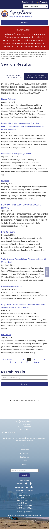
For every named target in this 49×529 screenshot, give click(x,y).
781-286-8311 (24, 429)
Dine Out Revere (8, 232)
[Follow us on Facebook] (3, 433)
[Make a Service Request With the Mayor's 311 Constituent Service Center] (13, 433)
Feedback (47, 272)
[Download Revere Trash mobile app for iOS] (27, 487)
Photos (24, 464)
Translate (44, 2)
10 (27, 362)
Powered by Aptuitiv (34, 515)
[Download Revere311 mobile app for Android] (30, 483)
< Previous (7, 359)
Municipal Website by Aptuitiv (17, 515)
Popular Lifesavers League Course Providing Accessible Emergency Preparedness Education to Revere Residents (22, 126)
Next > (36, 362)
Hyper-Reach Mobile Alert (24, 490)
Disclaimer (24, 450)
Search (9, 52)
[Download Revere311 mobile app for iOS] (26, 483)
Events (24, 461)
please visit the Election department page (24, 46)
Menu (25, 22)
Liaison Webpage (8, 99)
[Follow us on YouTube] (9, 433)
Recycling (5, 181)
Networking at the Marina (11, 286)
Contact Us (24, 457)
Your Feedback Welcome (24, 440)
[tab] (12, 76)
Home (3, 52)
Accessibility (24, 453)
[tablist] (24, 76)
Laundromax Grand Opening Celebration (17, 153)
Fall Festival (6, 335)
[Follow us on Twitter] (6, 433)
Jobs (25, 446)
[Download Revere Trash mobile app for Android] (31, 487)
